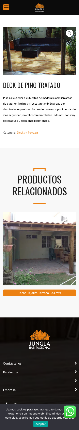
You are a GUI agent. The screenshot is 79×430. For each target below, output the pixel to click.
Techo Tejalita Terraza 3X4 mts (39, 293)
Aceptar (40, 424)
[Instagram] (15, 404)
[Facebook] (6, 404)
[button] (69, 33)
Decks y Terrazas (27, 132)
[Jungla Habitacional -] (39, 7)
